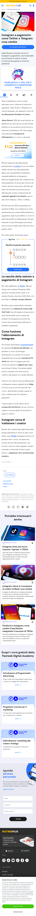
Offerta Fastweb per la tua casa (19, 1)
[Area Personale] (33, 5)
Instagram (10, 475)
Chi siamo (5, 871)
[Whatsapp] (17, 860)
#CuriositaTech (7, 481)
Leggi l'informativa (8, 789)
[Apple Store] (9, 850)
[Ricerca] (30, 5)
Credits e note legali (7, 875)
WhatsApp (22, 507)
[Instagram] (4, 860)
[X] (27, 860)
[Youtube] (13, 860)
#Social (5, 486)
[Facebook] (22, 860)
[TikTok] (8, 860)
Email (27, 507)
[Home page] (13, 5)
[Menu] (2, 5)
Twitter (22, 286)
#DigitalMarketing (8, 484)
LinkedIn (8, 507)
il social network (27, 344)
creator (17, 166)
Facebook (18, 507)
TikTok (13, 436)
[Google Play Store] (25, 850)
